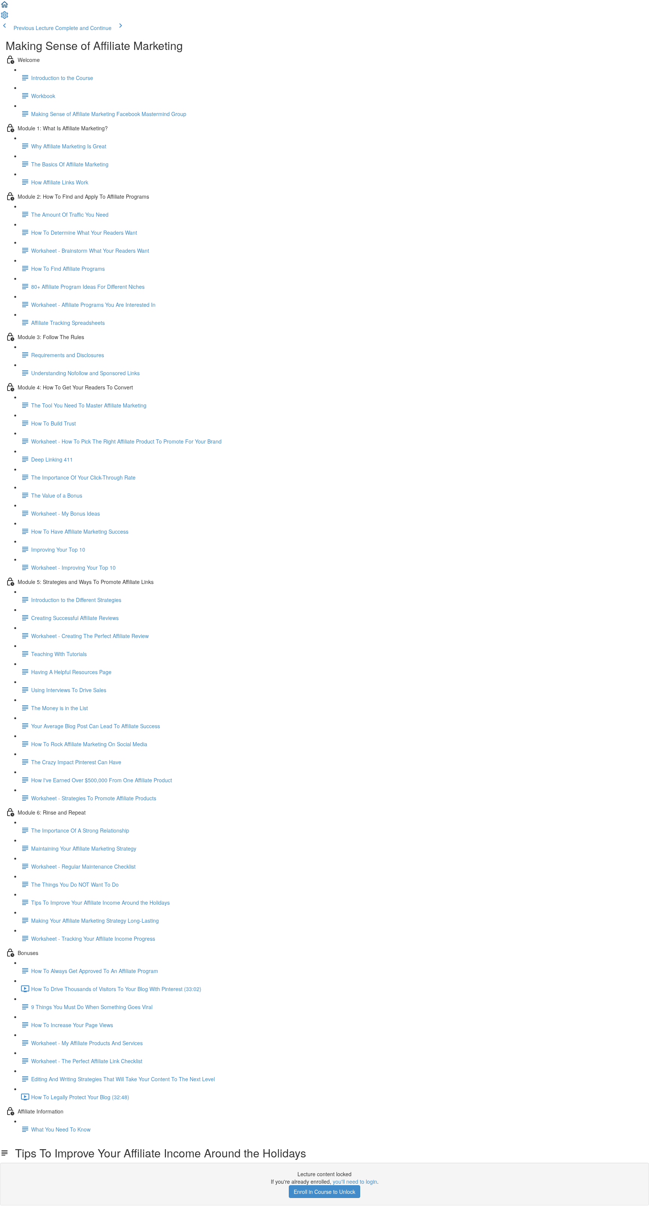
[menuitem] (4, 17)
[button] (4, 7)
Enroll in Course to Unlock (324, 1191)
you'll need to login (355, 1181)
